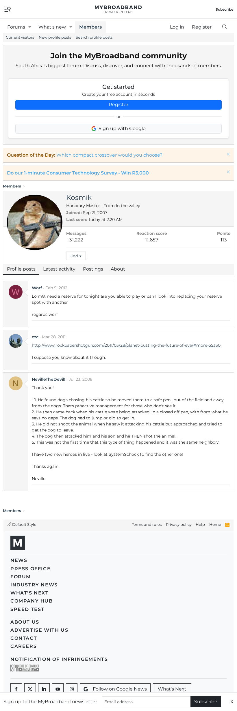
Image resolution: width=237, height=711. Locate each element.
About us (24, 622)
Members (90, 27)
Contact (23, 638)
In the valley (128, 205)
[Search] (224, 27)
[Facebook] (16, 689)
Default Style (23, 524)
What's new (52, 27)
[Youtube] (58, 689)
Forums (16, 27)
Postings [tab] (93, 269)
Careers (23, 646)
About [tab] (118, 269)
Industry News (34, 585)
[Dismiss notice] (227, 155)
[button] (30, 27)
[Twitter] (30, 689)
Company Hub (31, 601)
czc (35, 336)
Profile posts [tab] (21, 269)
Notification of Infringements (59, 659)
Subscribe (205, 701)
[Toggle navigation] (7, 9)
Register (118, 104)
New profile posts (55, 37)
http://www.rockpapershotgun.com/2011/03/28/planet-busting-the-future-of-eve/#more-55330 (126, 345)
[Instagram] (71, 689)
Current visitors (20, 37)
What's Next (29, 593)
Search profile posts (94, 37)
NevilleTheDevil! (48, 379)
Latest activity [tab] (59, 269)
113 (224, 240)
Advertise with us (39, 630)
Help (200, 524)
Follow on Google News (120, 689)
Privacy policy (179, 524)
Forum (20, 576)
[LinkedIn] (44, 689)
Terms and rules (147, 524)
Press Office (30, 568)
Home (215, 524)
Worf (37, 287)
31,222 (76, 240)
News (18, 560)
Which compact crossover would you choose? (109, 155)
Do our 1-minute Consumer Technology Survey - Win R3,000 (78, 173)
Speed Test (27, 609)
